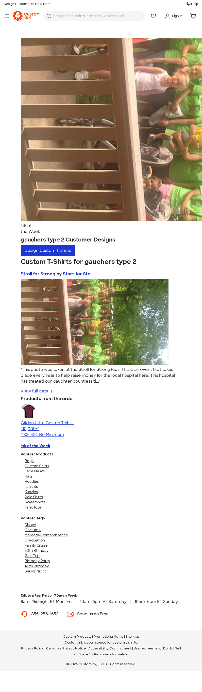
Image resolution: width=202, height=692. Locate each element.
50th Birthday (37, 550)
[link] (26, 16)
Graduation (35, 540)
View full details (36, 391)
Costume (33, 530)
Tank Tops (33, 507)
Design (48, 250)
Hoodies (32, 481)
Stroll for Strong (38, 274)
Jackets (31, 486)
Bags (29, 461)
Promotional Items (108, 636)
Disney (30, 525)
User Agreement (147, 648)
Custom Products (77, 636)
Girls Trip (32, 556)
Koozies (31, 492)
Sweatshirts (35, 502)
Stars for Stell (77, 274)
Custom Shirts (37, 466)
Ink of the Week (35, 445)
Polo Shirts (34, 497)
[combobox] (94, 16)
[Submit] (48, 16)
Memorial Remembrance (46, 535)
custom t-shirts (125, 642)
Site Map (132, 636)
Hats (29, 476)
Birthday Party (37, 561)
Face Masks (35, 471)
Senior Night (35, 571)
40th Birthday (37, 566)
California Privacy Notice (66, 648)
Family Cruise (36, 545)
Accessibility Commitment (109, 648)
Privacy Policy (32, 648)
